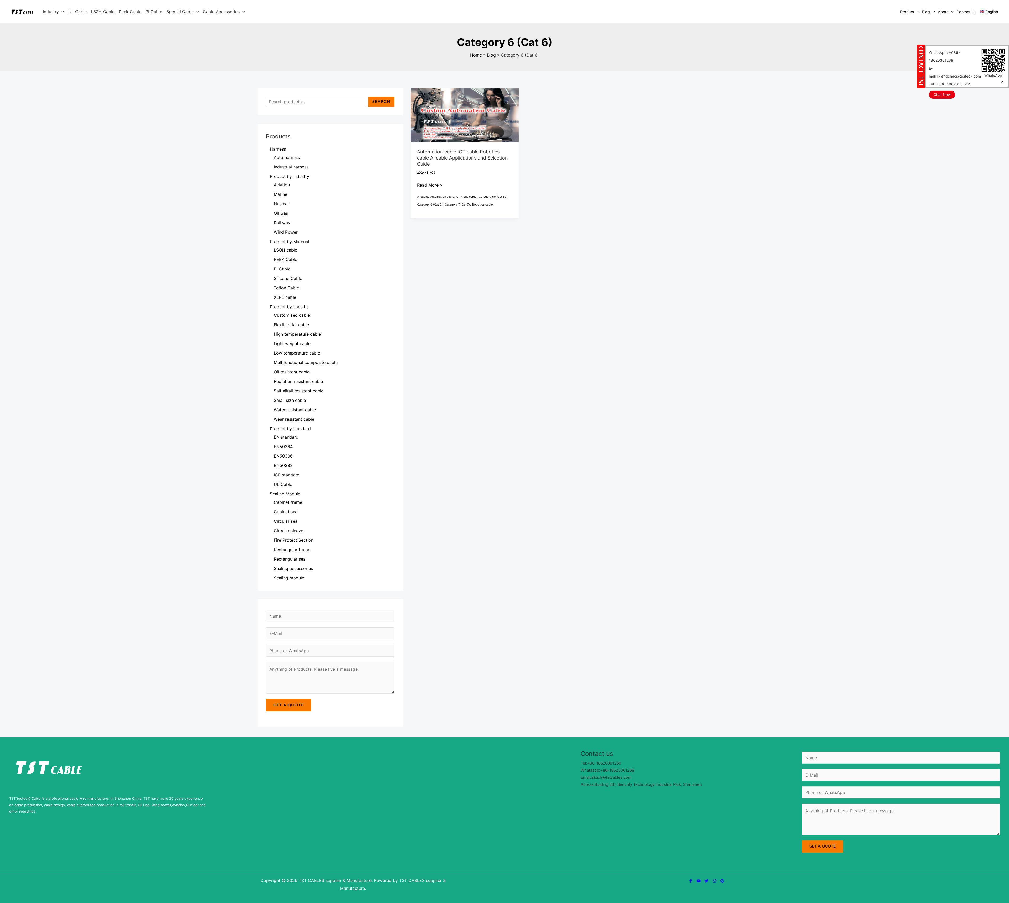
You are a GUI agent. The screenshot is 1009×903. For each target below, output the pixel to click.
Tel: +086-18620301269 (950, 84)
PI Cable (154, 11)
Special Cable (180, 11)
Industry (51, 11)
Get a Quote (288, 705)
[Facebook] (691, 881)
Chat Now (942, 94)
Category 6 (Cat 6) (429, 204)
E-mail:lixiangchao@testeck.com (955, 72)
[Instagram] (714, 881)
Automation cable (442, 196)
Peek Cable (130, 11)
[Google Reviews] (722, 881)
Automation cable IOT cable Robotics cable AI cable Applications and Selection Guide (462, 158)
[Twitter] (706, 881)
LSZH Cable (103, 11)
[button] (61, 11)
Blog (926, 11)
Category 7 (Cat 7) (457, 204)
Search (381, 102)
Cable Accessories (221, 11)
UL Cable (77, 11)
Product (907, 11)
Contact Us (966, 11)
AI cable (422, 196)
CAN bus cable (466, 196)
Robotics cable (482, 204)
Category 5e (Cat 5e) (493, 196)
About (943, 11)
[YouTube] (699, 881)
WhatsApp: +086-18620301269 (944, 56)
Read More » (429, 184)
